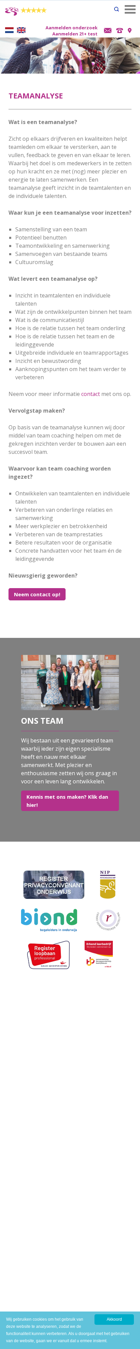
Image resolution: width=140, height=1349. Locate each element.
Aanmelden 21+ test (75, 34)
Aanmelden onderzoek (72, 28)
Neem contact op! (37, 594)
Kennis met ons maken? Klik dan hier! (67, 800)
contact (90, 394)
